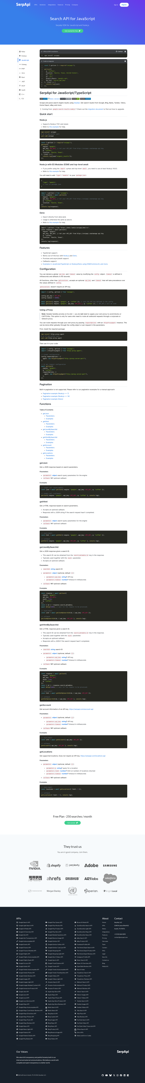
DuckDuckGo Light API (84, 929)
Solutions (43, 5)
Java (23, 73)
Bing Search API (53, 1013)
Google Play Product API (55, 929)
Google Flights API (24, 954)
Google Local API (24, 998)
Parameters (50, 416)
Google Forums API (25, 963)
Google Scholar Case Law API (57, 947)
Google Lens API (24, 995)
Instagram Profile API (83, 957)
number (65, 580)
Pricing (67, 5)
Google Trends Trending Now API (58, 973)
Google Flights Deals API (26, 960)
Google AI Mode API (25, 929)
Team (103, 944)
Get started (71, 823)
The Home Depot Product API (86, 950)
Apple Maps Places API (55, 998)
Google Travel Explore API (56, 963)
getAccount (47, 445)
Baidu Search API (53, 1007)
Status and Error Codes (84, 1035)
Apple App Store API (54, 991)
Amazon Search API (54, 982)
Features (60, 5)
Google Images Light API (26, 982)
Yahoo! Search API (82, 991)
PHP (23, 69)
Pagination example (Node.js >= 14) (56, 396)
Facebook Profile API (83, 944)
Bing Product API (53, 1029)
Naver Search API (82, 960)
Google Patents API (25, 1032)
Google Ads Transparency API (28, 938)
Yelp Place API (81, 1013)
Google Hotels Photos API (27, 973)
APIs (35, 5)
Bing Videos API (53, 1039)
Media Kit (105, 966)
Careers (104, 947)
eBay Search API (82, 938)
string (53, 569)
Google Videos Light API (55, 979)
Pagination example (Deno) (53, 399)
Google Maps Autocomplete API (28, 1007)
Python (24, 56)
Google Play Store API (54, 932)
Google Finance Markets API (27, 950)
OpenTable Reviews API (84, 966)
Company (75, 5)
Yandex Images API (82, 1004)
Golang (24, 64)
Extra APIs (80, 1032)
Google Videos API (53, 976)
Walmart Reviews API (83, 988)
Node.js (66, 256)
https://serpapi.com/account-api (81, 709)
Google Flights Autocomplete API (29, 957)
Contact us (105, 960)
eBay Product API (82, 941)
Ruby (23, 51)
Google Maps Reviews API (27, 1023)
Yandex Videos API (82, 1007)
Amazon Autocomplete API (56, 985)
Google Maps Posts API (26, 1020)
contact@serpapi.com (121, 937)
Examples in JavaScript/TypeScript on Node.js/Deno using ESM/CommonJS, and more (75, 264)
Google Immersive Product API (28, 988)
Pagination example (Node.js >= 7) (56, 393)
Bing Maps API (52, 1023)
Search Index (81, 969)
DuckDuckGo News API (84, 935)
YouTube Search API (83, 1020)
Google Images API (24, 979)
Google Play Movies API (55, 925)
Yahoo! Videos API (82, 998)
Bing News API (52, 1026)
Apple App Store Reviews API (57, 1004)
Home (104, 922)
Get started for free (71, 31)
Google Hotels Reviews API (27, 976)
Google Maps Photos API (26, 1017)
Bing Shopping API (53, 1035)
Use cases (105, 941)
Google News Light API (26, 1029)
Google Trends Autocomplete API (58, 969)
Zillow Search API (82, 1029)
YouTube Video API (83, 1023)
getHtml (46, 421)
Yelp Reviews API (82, 1017)
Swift (23, 90)
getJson (46, 414)
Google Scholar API (54, 941)
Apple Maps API (53, 995)
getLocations (48, 453)
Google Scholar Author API (56, 944)
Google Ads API (23, 935)
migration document (95, 109)
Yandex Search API (82, 1001)
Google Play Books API (26, 1039)
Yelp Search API (82, 1010)
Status (104, 929)
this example (54, 127)
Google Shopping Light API (56, 954)
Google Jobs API (24, 991)
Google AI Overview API (26, 932)
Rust (23, 77)
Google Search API (24, 922)
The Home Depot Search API (85, 947)
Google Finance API (25, 947)
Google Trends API (53, 966)
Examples (49, 419)
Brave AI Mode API (83, 922)
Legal (103, 954)
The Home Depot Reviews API (86, 954)
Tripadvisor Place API (83, 976)
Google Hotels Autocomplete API (29, 969)
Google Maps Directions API (27, 1013)
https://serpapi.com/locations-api (92, 756)
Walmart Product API (83, 985)
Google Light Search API (26, 925)
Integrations (52, 5)
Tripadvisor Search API (84, 973)
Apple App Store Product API (57, 1001)
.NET (23, 81)
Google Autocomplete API (27, 941)
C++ (23, 94)
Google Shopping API (54, 950)
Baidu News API (53, 1010)
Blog (103, 963)
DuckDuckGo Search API (84, 925)
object (54, 475)
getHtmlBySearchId (50, 437)
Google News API (24, 1026)
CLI (23, 98)
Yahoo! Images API (82, 995)
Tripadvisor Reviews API (84, 979)
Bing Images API (53, 1020)
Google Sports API (53, 960)
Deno (75, 256)
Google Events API (24, 944)
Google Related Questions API (57, 935)
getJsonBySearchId (50, 429)
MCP (23, 86)
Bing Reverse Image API (55, 1032)
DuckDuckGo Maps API (84, 932)
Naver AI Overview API (84, 963)
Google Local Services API (27, 1001)
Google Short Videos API (55, 957)
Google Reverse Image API (56, 938)
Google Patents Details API (27, 1035)
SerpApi (77, 103)
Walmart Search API (83, 982)
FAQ (103, 950)
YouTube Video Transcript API (86, 1026)
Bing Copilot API (53, 1017)
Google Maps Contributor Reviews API (30, 1010)
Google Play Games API (55, 922)
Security (104, 957)
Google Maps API (24, 1004)
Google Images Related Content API (29, 985)
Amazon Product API (54, 988)
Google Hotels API (24, 966)
